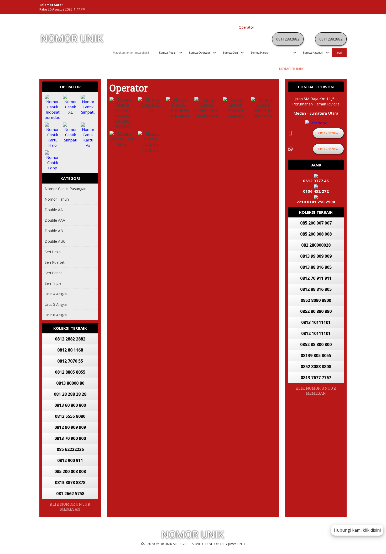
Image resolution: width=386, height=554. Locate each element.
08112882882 (287, 39)
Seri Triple (53, 283)
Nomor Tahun (57, 199)
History (311, 27)
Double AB (54, 230)
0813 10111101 (316, 322)
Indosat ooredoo (122, 123)
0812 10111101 (316, 333)
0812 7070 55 (70, 361)
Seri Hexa (53, 251)
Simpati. (150, 149)
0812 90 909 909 (70, 427)
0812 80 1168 (70, 350)
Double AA (54, 209)
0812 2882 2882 (70, 339)
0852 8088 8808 (316, 366)
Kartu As (263, 115)
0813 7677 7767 (316, 377)
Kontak (280, 27)
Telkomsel (179, 115)
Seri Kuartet (55, 262)
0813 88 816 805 (316, 267)
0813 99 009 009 (316, 256)
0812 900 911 (70, 460)
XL (150, 110)
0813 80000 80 (70, 383)
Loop (122, 144)
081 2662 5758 (70, 493)
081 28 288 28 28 (70, 394)
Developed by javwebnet (225, 544)
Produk (202, 27)
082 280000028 (316, 245)
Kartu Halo (207, 115)
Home (187, 27)
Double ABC (55, 241)
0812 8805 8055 (70, 372)
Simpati (235, 115)
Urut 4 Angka (56, 293)
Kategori (264, 27)
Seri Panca (53, 272)
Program (336, 27)
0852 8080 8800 (316, 300)
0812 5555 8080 (70, 416)
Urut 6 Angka (56, 314)
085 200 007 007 (316, 223)
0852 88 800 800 (316, 344)
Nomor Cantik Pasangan (65, 188)
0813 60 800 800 (70, 405)
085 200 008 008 (70, 471)
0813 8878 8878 (70, 482)
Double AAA (55, 220)
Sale (322, 27)
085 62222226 (70, 449)
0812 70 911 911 (316, 278)
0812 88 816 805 (316, 289)
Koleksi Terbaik (223, 27)
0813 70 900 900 (70, 438)
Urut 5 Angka (56, 304)
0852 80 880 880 (316, 311)
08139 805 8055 (316, 355)
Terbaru (295, 27)
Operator (246, 27)
